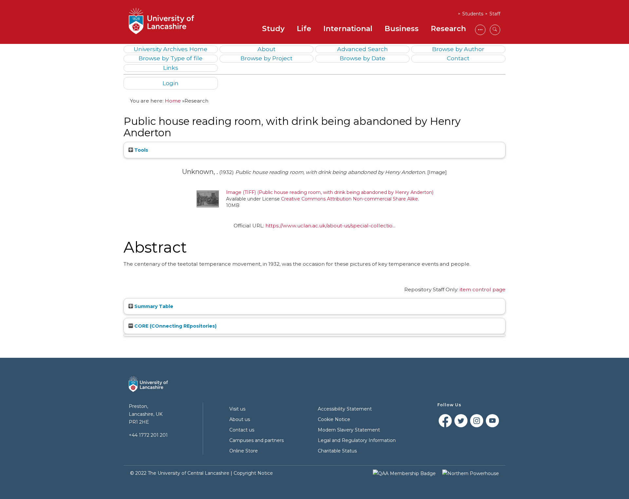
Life (304, 28)
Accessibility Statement (345, 409)
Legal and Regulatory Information (357, 440)
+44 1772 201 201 (148, 435)
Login (170, 83)
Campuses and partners (256, 440)
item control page (482, 289)
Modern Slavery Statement (349, 430)
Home (173, 101)
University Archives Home (170, 49)
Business (402, 28)
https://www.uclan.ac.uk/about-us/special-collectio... (330, 225)
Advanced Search (362, 49)
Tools (140, 150)
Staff (494, 14)
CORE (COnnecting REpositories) (175, 326)
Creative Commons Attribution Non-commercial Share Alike (349, 199)
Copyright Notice (253, 473)
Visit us (237, 409)
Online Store (243, 451)
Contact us (241, 430)
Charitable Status (337, 451)
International (347, 28)
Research (448, 28)
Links (170, 67)
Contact (458, 58)
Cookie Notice (334, 419)
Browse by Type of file (170, 58)
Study (273, 28)
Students (472, 14)
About (266, 49)
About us (239, 419)
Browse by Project (266, 58)
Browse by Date (362, 58)
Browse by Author (458, 49)
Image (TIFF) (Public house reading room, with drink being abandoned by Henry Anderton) (329, 192)
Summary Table (153, 306)
